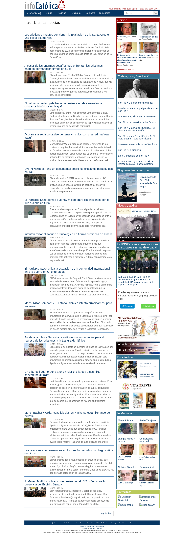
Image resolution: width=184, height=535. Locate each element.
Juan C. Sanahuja (125, 483)
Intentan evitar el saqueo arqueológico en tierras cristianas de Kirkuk (68, 234)
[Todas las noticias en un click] (138, 348)
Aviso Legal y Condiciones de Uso (121, 523)
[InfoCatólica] (44, 5)
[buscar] (155, 13)
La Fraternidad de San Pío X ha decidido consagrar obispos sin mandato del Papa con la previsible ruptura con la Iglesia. (136, 281)
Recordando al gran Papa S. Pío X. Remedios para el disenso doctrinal (136, 162)
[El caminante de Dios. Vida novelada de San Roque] (127, 187)
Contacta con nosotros (71, 523)
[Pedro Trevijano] (148, 429)
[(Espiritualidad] (127, 369)
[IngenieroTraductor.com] (148, 498)
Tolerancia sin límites (148, 37)
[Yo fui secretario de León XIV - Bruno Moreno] (138, 328)
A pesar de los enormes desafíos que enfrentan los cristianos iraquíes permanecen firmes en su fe (63, 67)
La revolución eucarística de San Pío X (138, 144)
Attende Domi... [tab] (150, 211)
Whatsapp (149, 306)
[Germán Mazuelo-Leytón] (148, 475)
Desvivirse (121, 37)
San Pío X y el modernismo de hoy (135, 103)
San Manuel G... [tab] (123, 211)
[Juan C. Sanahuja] (127, 475)
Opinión (76, 13)
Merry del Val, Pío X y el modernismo (137, 116)
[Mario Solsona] (127, 429)
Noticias (62, 13)
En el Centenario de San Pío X (133, 156)
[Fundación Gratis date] (127, 498)
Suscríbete (104, 13)
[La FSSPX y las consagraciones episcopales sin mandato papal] (138, 261)
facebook (92, 528)
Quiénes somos (57, 523)
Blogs (49, 13)
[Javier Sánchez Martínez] (127, 449)
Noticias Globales (127, 467)
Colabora (90, 13)
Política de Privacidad (87, 523)
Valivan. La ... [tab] (137, 211)
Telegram (128, 306)
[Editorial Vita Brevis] (138, 395)
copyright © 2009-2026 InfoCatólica (92, 526)
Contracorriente (147, 467)
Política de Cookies (102, 523)
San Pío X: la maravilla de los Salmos (137, 122)
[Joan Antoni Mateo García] (148, 449)
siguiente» (106, 513)
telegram (99, 528)
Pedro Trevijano (147, 420)
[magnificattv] (147, 505)
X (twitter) (85, 528)
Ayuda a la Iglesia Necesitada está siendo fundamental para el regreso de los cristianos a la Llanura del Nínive (64, 339)
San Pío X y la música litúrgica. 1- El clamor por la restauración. (136, 129)
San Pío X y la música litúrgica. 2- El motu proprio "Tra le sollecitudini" (136, 137)
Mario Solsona (125, 420)
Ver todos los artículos (125, 70)
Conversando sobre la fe (146, 440)
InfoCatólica (33, 13)
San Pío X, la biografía (129, 150)
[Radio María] (125, 505)
